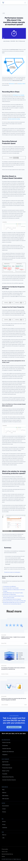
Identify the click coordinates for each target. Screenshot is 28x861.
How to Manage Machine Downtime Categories (12, 599)
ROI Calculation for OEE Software (9, 594)
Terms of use (4, 851)
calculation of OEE (21, 83)
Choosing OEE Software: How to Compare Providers (13, 592)
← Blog (3, 13)
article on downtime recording (14, 119)
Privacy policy (5, 849)
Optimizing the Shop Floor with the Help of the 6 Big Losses (14, 600)
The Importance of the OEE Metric (9, 586)
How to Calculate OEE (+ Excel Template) (10, 588)
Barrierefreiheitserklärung (7, 854)
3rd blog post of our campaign (18, 95)
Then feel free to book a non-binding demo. (12, 572)
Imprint (3, 856)
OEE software (11, 83)
